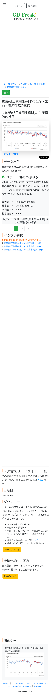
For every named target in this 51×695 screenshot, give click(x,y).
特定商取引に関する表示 (22, 686)
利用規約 (37, 686)
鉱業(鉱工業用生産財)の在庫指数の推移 (22, 246)
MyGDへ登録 (10, 576)
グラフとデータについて (21, 683)
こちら (40, 480)
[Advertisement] (25, 48)
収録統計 (5, 683)
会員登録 (32, 5)
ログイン (19, 5)
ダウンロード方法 (10, 154)
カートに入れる (12, 549)
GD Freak (24, 14)
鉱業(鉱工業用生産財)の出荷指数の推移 (22, 243)
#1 (5, 92)
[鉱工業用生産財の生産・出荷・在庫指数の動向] (24, 664)
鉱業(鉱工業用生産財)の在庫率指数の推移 (23, 249)
